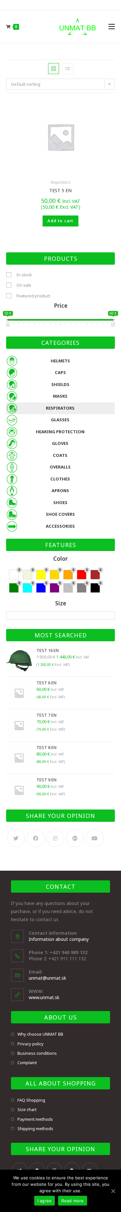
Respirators (60, 182)
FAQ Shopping (31, 1100)
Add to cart (60, 221)
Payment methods (35, 1119)
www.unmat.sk (44, 997)
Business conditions (37, 1053)
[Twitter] (16, 838)
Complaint (27, 1062)
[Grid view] (53, 68)
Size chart (26, 1109)
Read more (72, 1200)
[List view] (67, 68)
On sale (23, 285)
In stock (24, 275)
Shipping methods (35, 1128)
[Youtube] (95, 838)
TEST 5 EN (60, 190)
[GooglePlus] (75, 838)
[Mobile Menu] (111, 26)
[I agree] (113, 1191)
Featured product (33, 296)
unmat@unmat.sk (47, 978)
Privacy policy (30, 1044)
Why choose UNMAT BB (40, 1034)
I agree (44, 1200)
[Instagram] (55, 838)
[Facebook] (36, 838)
